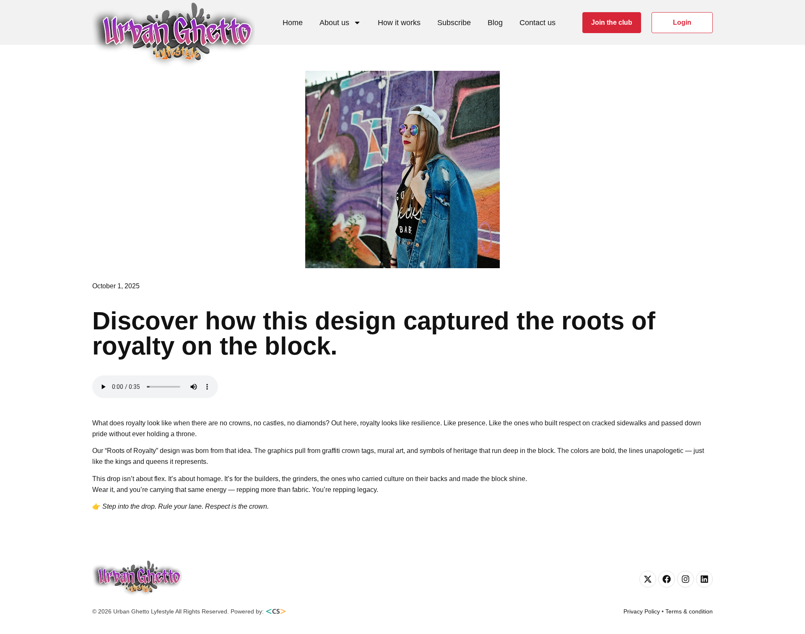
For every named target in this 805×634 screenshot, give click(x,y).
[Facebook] (666, 579)
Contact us (537, 22)
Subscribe (454, 22)
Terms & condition (689, 611)
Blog (495, 22)
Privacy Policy (641, 611)
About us (334, 22)
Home (293, 22)
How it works (399, 22)
